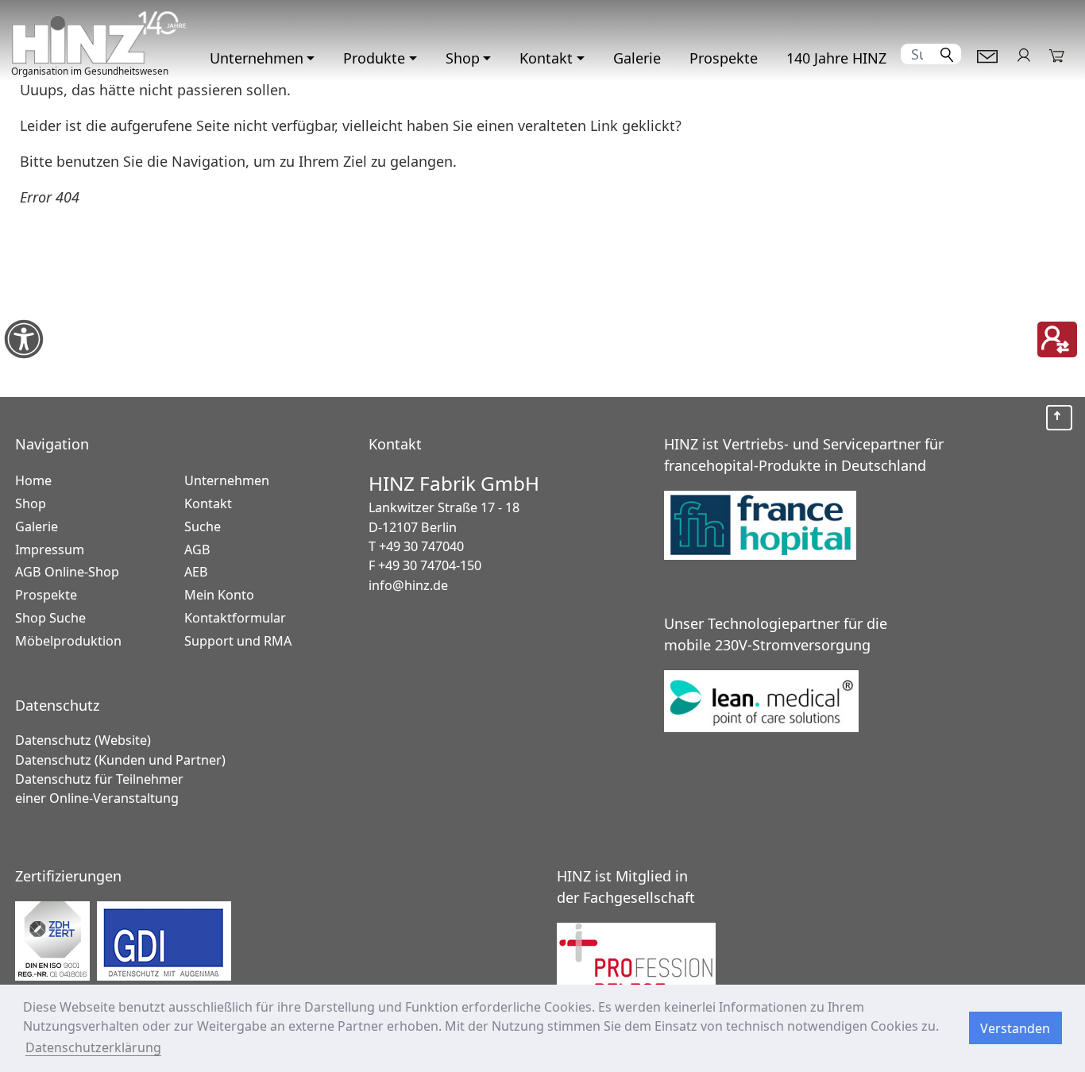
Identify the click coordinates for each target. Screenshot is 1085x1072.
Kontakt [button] (546, 57)
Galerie (637, 57)
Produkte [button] (374, 57)
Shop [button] (463, 57)
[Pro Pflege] (813, 959)
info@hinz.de (408, 585)
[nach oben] (1058, 417)
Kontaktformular (987, 54)
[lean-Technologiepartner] (774, 702)
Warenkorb (1058, 54)
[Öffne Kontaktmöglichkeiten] (1057, 339)
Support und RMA (238, 641)
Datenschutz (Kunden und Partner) (120, 760)
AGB (197, 549)
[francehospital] (774, 527)
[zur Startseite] (99, 37)
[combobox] (917, 54)
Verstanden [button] (1015, 1028)
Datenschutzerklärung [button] (93, 1047)
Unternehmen (226, 480)
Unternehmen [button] (256, 57)
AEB (196, 571)
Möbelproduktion (68, 641)
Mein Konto (1023, 54)
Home (33, 480)
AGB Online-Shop (67, 571)
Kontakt (208, 503)
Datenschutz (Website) (83, 740)
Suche (202, 526)
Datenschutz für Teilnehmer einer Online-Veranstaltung (99, 788)
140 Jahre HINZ (836, 57)
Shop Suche (50, 618)
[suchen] (947, 54)
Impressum (49, 549)
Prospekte (723, 57)
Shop (30, 503)
